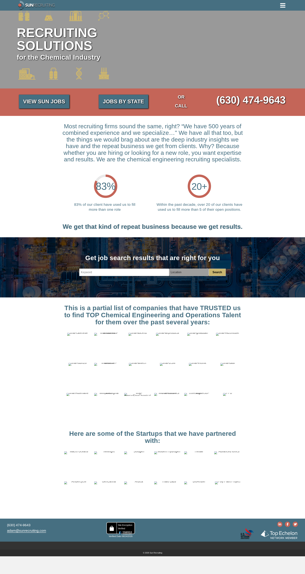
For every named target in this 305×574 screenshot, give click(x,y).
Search (217, 272)
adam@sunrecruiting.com (26, 530)
